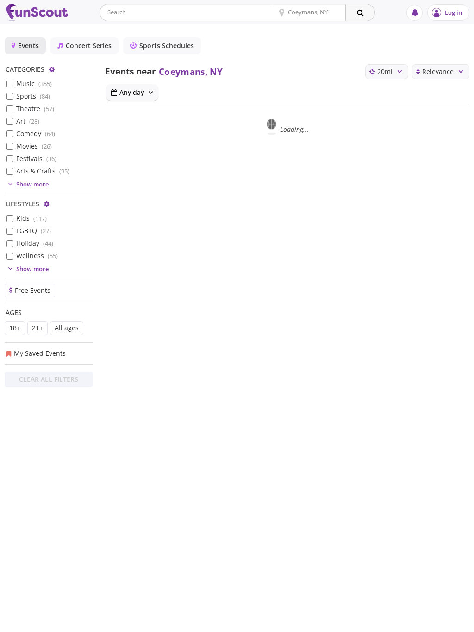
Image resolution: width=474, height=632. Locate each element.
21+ (37, 327)
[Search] (360, 12)
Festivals (36, 158)
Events (28, 45)
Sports (33, 96)
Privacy (410, 623)
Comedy (35, 133)
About (371, 623)
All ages (67, 327)
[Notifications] (414, 13)
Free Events (32, 290)
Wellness (37, 255)
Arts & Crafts (42, 171)
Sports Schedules (166, 45)
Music (34, 83)
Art (27, 121)
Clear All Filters (48, 379)
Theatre (35, 108)
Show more (32, 184)
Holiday (34, 243)
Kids (31, 218)
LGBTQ (33, 230)
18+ (14, 327)
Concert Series (89, 45)
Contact (450, 623)
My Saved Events (40, 353)
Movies (34, 146)
